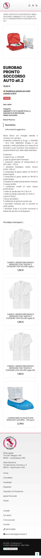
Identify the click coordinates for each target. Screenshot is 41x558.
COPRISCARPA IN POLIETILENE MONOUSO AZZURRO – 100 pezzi (20, 419)
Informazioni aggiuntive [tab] (15, 129)
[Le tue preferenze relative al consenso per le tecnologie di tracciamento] (37, 554)
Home (5, 14)
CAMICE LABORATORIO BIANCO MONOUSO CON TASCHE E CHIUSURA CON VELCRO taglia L (20, 264)
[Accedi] (33, 5)
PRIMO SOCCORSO (10, 115)
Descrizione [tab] (10, 125)
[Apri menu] (29, 5)
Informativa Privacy (11, 549)
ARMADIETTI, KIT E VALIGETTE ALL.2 (16, 111)
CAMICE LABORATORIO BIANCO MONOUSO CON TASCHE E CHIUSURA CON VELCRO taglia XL (20, 316)
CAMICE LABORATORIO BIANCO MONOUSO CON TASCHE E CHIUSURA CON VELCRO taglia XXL (20, 368)
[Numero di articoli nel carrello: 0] (36, 5)
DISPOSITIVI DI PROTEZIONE (19, 14)
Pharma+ (12, 120)
